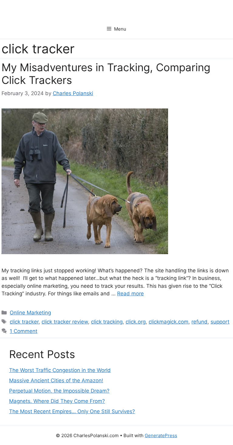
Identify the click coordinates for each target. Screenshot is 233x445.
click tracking (107, 322)
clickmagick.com (168, 322)
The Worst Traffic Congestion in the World (60, 370)
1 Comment (23, 331)
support (220, 322)
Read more (130, 294)
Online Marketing (30, 313)
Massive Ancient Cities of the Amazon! (56, 380)
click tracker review (65, 322)
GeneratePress (161, 435)
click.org (136, 322)
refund (199, 322)
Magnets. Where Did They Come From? (57, 401)
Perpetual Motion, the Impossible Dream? (59, 391)
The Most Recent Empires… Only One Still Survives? (72, 411)
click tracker (24, 322)
